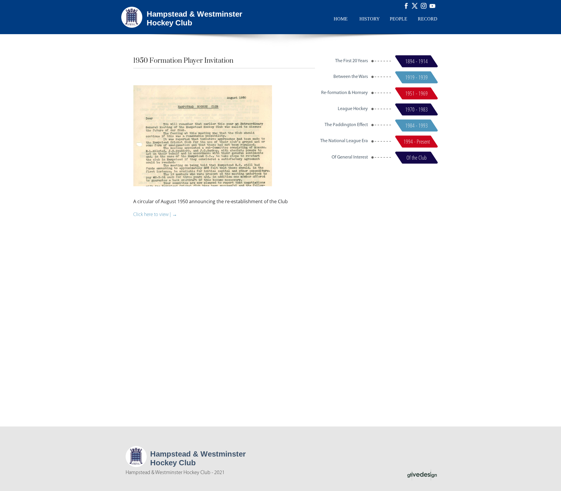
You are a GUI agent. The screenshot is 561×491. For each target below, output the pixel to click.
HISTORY (369, 18)
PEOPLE (398, 18)
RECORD (427, 18)
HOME (341, 18)
